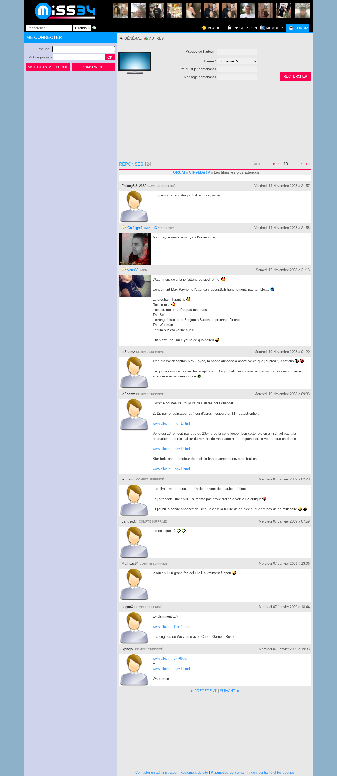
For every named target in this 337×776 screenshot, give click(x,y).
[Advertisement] (70, 111)
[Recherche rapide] (94, 28)
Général (133, 38)
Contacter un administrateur (156, 772)
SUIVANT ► (230, 691)
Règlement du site (194, 772)
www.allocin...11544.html (171, 627)
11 (293, 164)
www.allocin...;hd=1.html (171, 423)
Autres (156, 38)
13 (307, 164)
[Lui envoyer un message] (124, 227)
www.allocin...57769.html (171, 658)
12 (300, 164)
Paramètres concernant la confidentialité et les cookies (253, 772)
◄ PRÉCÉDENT (203, 691)
